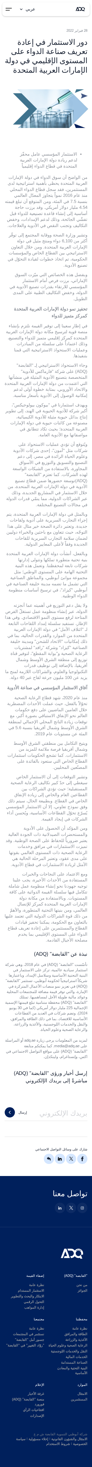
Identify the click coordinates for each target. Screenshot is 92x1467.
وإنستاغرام (68, 1056)
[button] (27, 9)
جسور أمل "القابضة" (29, 1340)
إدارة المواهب (34, 1307)
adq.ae (30, 1040)
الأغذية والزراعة (76, 1340)
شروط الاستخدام (58, 1444)
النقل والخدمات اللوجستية (69, 1351)
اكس (83, 1056)
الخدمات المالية (76, 1357)
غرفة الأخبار (36, 1394)
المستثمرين (79, 1399)
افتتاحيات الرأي (33, 1410)
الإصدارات (37, 1416)
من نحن (81, 1285)
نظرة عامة (36, 1285)
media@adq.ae (66, 1046)
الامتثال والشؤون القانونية (69, 1439)
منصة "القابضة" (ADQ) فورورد (28, 1401)
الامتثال (82, 1394)
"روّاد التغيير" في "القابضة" (25, 1345)
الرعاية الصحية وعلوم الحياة (68, 1345)
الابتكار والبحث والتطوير (27, 1296)
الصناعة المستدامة (74, 1362)
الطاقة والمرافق (75, 1334)
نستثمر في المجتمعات (28, 1334)
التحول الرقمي (34, 1302)
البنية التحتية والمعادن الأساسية (72, 1370)
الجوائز (82, 1290)
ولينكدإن (51, 1056)
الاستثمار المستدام (31, 1290)
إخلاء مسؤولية (38, 1439)
